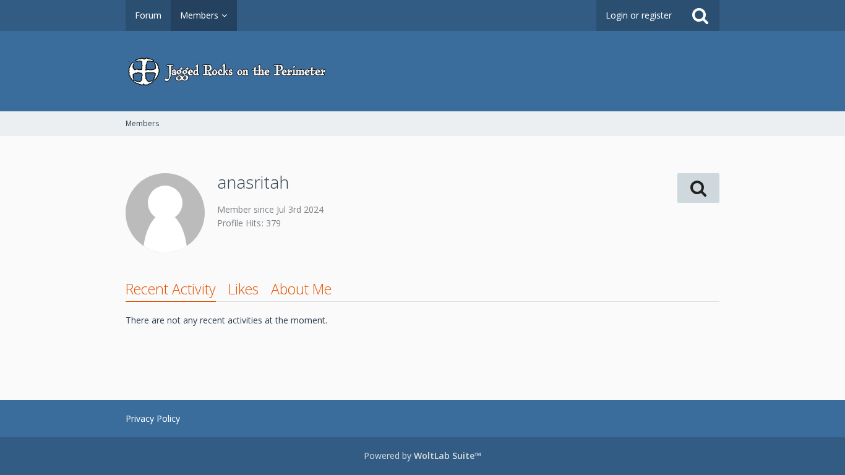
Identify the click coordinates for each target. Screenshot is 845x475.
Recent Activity (171, 289)
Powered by (422, 455)
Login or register (639, 15)
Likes (243, 289)
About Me (301, 289)
